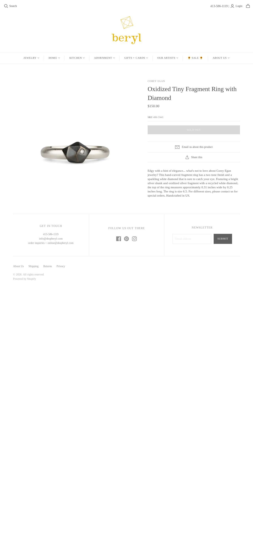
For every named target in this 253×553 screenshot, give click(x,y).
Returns (47, 266)
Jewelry (30, 57)
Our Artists (166, 57)
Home (53, 57)
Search (13, 6)
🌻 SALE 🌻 (195, 57)
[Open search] (6, 6)
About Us (220, 57)
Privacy (61, 266)
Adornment (103, 57)
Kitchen (75, 57)
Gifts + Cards (134, 57)
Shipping (33, 266)
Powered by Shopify (24, 278)
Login (239, 6)
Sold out (194, 129)
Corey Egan (156, 81)
